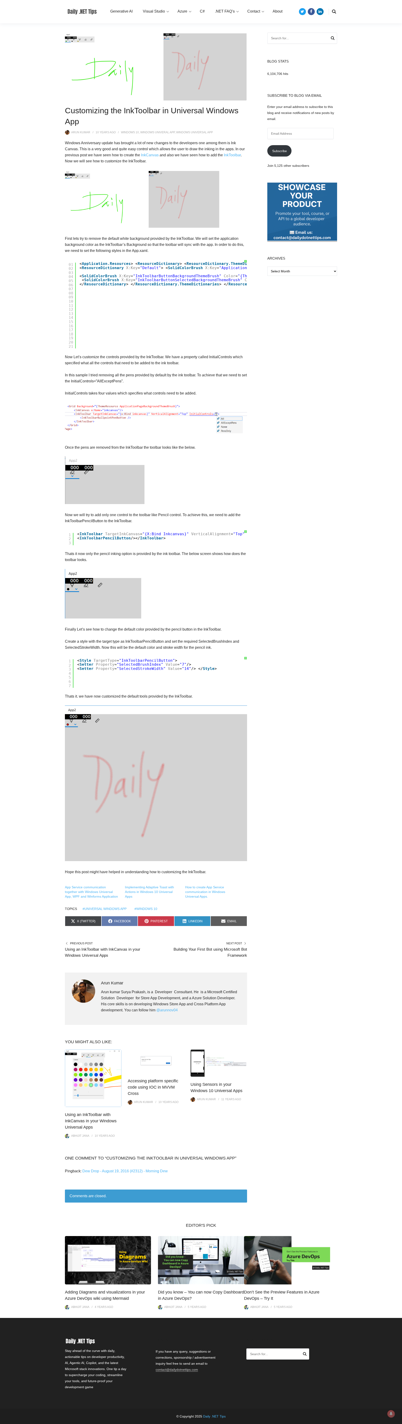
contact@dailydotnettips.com (177, 1369)
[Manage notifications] (391, 1413)
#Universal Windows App (105, 909)
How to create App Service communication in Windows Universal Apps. (205, 891)
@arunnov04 (167, 1010)
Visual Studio (154, 11)
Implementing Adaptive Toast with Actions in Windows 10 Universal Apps (149, 891)
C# (202, 11)
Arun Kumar (80, 132)
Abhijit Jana (80, 1135)
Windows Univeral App (157, 132)
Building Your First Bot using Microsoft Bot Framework (210, 952)
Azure (182, 11)
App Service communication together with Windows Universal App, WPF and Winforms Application (91, 891)
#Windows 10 (145, 909)
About (277, 11)
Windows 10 (130, 132)
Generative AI (121, 11)
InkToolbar (232, 155)
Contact (253, 11)
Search (332, 39)
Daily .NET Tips (214, 1416)
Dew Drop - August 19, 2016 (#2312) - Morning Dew (125, 1171)
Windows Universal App (194, 132)
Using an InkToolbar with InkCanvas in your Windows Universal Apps (102, 952)
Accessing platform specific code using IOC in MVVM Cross (153, 1087)
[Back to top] (397, 1419)
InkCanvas (150, 155)
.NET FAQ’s (225, 11)
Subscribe (279, 151)
